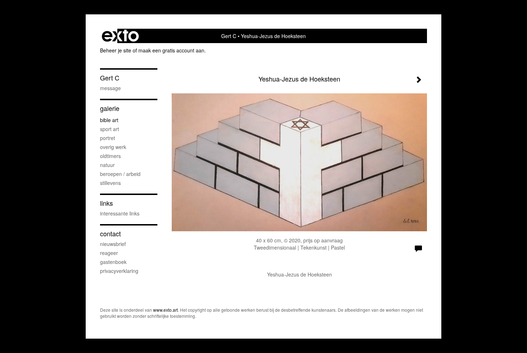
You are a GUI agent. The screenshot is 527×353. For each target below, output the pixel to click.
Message (110, 88)
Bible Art (109, 120)
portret (107, 137)
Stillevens (110, 182)
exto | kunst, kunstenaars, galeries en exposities (120, 36)
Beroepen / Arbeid (120, 173)
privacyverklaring (119, 270)
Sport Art (109, 129)
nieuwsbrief (113, 243)
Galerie (109, 108)
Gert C (228, 36)
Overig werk (113, 146)
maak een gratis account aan (171, 50)
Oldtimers (110, 155)
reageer (109, 252)
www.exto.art (165, 310)
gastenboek (113, 261)
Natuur (107, 164)
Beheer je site (115, 50)
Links (106, 203)
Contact (110, 233)
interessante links (119, 213)
